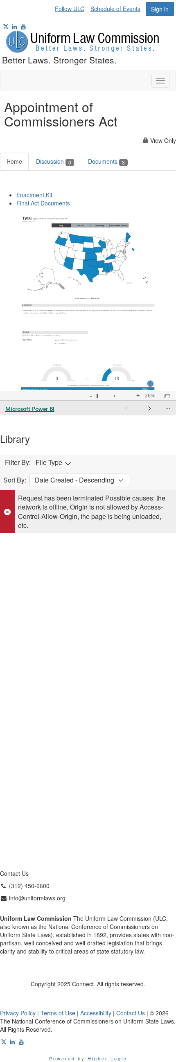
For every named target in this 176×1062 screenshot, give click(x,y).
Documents (106, 161)
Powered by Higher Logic (88, 1058)
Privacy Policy (18, 1013)
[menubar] (100, 7)
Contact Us (130, 1013)
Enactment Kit (34, 195)
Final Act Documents (43, 203)
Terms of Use (58, 1013)
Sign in (160, 9)
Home (14, 161)
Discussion (53, 161)
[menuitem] (72, 7)
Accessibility (95, 1013)
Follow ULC (69, 9)
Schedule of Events (115, 9)
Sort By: (14, 480)
